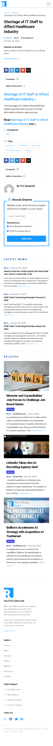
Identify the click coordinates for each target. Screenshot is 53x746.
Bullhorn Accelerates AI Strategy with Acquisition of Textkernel (25, 532)
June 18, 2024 (34, 546)
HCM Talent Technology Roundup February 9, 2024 (24, 298)
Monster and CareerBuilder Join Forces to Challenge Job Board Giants (25, 400)
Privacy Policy (17, 732)
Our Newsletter (13, 689)
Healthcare (10, 145)
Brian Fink (17, 477)
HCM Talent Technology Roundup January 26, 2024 (25, 327)
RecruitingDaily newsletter (21, 226)
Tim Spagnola (27, 38)
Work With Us (13, 695)
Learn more (9, 631)
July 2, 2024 (33, 414)
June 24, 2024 (30, 477)
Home (6, 13)
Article (9, 38)
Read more (22, 286)
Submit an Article (13, 47)
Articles (15, 13)
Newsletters (13, 223)
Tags (10, 141)
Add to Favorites (14, 86)
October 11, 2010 (12, 41)
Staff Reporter (19, 414)
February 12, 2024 (18, 268)
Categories (12, 130)
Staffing (28, 150)
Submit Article (11, 59)
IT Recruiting (23, 145)
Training (7, 676)
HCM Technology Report (20, 231)
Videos (7, 661)
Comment (10, 79)
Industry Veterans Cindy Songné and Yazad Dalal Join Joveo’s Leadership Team (26, 272)
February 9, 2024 (18, 294)
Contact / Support (14, 705)
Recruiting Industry (13, 150)
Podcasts (8, 656)
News (16, 38)
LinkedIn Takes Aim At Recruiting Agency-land (22, 465)
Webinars (8, 666)
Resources (8, 671)
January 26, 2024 (18, 323)
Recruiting (36, 145)
